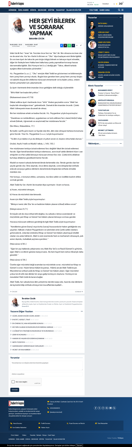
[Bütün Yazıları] (82, 311)
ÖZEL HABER (23, 10)
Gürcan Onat (103, 32)
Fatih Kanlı (102, 23)
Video (24, 435)
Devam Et (24, 306)
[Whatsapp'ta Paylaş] (69, 45)
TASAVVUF (60, 10)
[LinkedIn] (106, 408)
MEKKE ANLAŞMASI (105, 26)
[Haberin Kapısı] (16, 3)
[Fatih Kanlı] (92, 25)
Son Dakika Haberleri (19, 427)
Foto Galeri (15, 435)
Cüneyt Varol (104, 52)
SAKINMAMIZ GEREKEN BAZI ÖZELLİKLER (28, 346)
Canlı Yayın (51, 435)
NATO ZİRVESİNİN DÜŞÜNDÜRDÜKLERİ (105, 36)
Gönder (15, 390)
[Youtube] (110, 408)
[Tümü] (121, 17)
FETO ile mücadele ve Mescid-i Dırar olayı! (109, 124)
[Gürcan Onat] (92, 35)
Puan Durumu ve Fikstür (77, 423)
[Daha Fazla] (73, 45)
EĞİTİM (51, 10)
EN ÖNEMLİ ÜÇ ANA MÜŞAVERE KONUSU (28, 323)
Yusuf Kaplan (103, 110)
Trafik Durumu (45, 423)
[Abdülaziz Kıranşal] (92, 103)
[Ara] (119, 10)
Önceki (14, 291)
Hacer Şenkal (103, 62)
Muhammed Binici (105, 90)
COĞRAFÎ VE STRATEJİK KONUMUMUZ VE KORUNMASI (33, 331)
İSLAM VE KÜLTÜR (73, 10)
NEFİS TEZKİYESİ (18, 342)
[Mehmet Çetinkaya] (92, 133)
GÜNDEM (12, 10)
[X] (99, 408)
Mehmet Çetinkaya (105, 130)
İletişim (39, 435)
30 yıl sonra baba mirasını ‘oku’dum (107, 134)
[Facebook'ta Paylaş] (61, 45)
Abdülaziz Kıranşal (106, 100)
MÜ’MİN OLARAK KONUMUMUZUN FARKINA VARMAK (33, 327)
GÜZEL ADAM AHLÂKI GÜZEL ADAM (26, 316)
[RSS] (114, 408)
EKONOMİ (42, 10)
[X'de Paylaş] (65, 45)
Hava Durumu (17, 423)
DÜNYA (33, 10)
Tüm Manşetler (103, 423)
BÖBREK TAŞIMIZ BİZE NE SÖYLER (107, 66)
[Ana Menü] (122, 10)
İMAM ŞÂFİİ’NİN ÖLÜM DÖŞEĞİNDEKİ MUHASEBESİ (109, 56)
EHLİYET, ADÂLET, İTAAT (21, 320)
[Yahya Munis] (92, 123)
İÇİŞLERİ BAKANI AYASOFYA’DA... (104, 46)
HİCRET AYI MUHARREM (21, 350)
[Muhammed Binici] (92, 93)
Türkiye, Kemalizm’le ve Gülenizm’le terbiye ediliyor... (109, 114)
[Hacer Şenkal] (92, 65)
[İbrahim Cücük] (18, 25)
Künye (44, 435)
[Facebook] (95, 408)
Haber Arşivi (45, 427)
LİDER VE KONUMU (19, 335)
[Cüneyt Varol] (92, 55)
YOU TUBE (93, 10)
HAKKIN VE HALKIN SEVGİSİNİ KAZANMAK (28, 338)
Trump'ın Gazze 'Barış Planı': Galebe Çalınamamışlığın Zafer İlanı (109, 94)
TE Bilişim (120, 438)
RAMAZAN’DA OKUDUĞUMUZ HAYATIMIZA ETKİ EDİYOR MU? (110, 104)
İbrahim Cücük (36, 39)
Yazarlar (32, 435)
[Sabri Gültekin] (92, 45)
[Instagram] (103, 408)
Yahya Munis (103, 120)
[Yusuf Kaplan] (92, 113)
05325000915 (55, 408)
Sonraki (78, 291)
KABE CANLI (105, 10)
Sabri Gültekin (104, 42)
